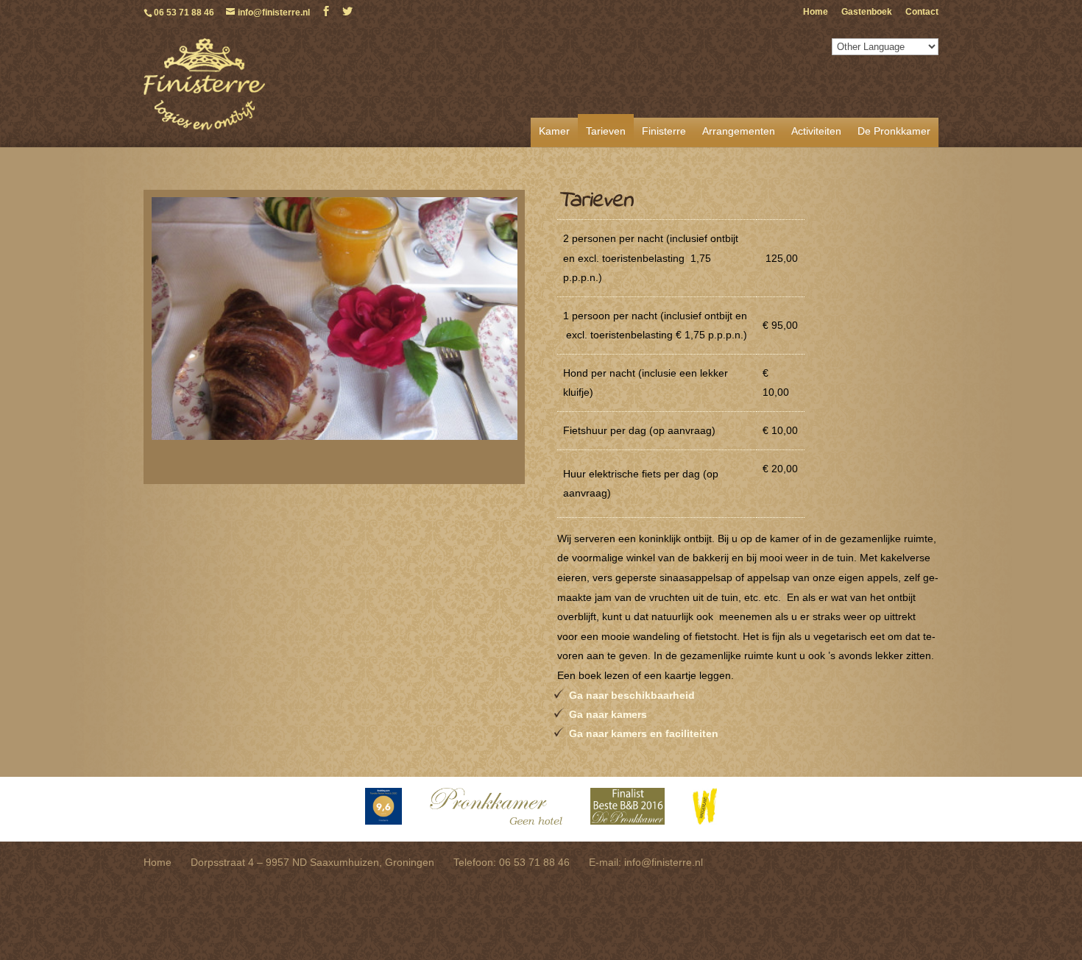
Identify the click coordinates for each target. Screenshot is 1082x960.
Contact (921, 12)
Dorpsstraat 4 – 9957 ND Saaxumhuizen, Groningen (312, 862)
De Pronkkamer (894, 131)
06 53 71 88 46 (184, 12)
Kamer (554, 131)
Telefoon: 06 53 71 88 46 (511, 862)
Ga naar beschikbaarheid (632, 695)
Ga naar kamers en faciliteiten (643, 733)
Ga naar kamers (608, 714)
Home (815, 12)
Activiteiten (816, 131)
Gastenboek (866, 12)
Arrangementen (738, 131)
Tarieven (606, 131)
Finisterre (664, 131)
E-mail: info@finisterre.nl (646, 862)
